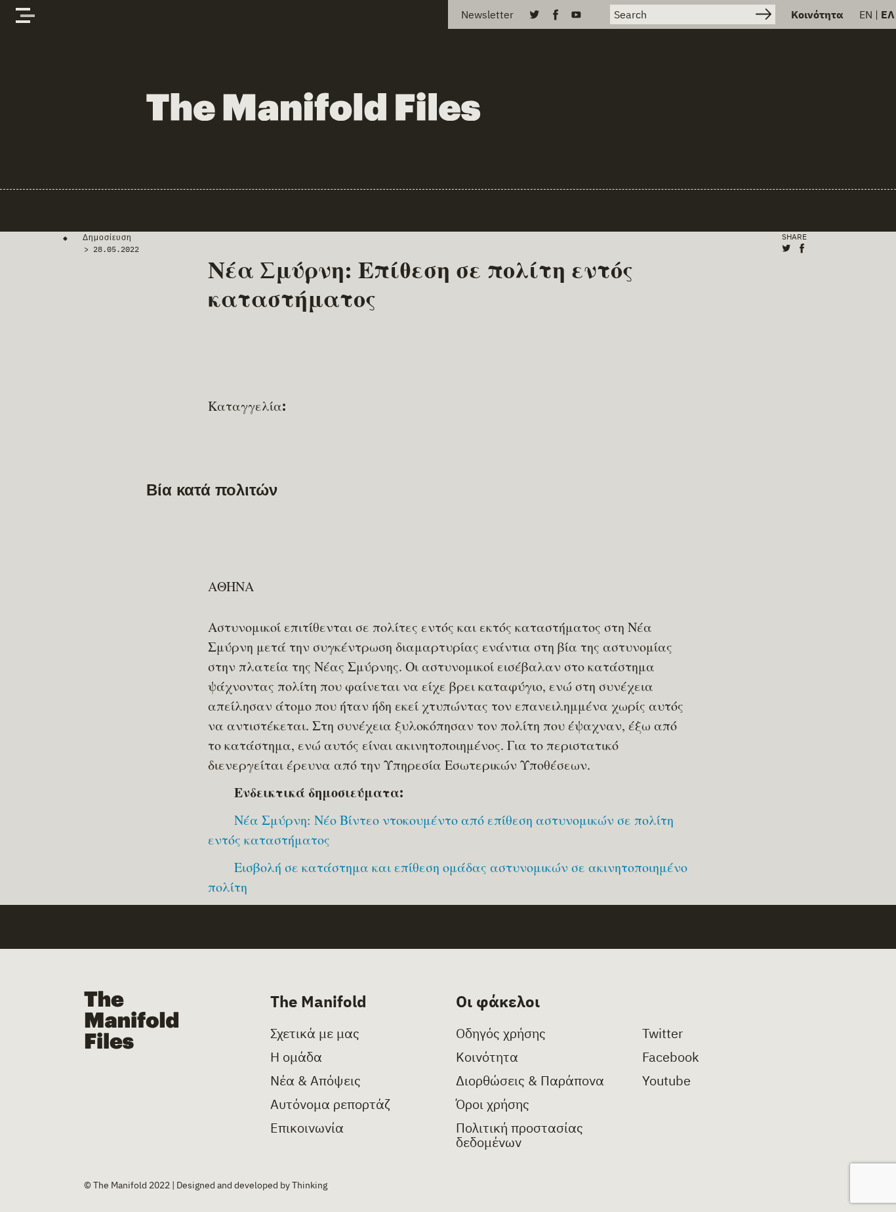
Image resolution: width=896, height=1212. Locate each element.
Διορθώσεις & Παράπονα (530, 1081)
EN (865, 14)
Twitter (662, 1033)
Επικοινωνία (307, 1128)
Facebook (670, 1057)
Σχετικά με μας (314, 1033)
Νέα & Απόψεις (315, 1081)
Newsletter (487, 14)
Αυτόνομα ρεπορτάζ (330, 1104)
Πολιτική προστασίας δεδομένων (519, 1135)
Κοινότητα (817, 14)
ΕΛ (888, 14)
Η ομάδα (296, 1057)
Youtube (666, 1081)
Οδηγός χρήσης (501, 1033)
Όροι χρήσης (492, 1104)
